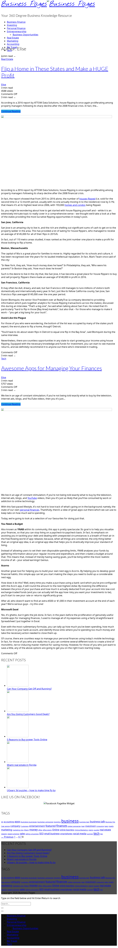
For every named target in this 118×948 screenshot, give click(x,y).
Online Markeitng (81, 830)
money (33, 829)
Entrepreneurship (16, 31)
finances (61, 826)
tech (97, 833)
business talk (97, 821)
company (15, 826)
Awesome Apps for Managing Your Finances (51, 368)
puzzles (96, 830)
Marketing (12, 40)
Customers (25, 826)
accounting (9, 821)
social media (79, 833)
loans (106, 826)
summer (90, 834)
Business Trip (110, 822)
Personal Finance (16, 28)
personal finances (29, 509)
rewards (4, 834)
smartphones (66, 833)
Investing (12, 25)
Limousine (100, 826)
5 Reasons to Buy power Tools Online (27, 739)
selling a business (32, 834)
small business (52, 833)
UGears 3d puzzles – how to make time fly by (31, 790)
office (40, 830)
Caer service (5, 826)
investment (90, 826)
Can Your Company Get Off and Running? (29, 688)
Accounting (13, 44)
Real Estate (13, 37)
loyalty (111, 826)
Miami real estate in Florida (21, 765)
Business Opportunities (25, 34)
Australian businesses (29, 822)
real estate (105, 829)
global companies (74, 826)
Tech (3, 358)
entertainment (37, 826)
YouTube (32, 498)
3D (2, 822)
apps (17, 821)
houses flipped (87, 198)
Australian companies (45, 822)
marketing (6, 829)
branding (57, 822)
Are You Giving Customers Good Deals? (28, 714)
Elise (3, 84)
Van (101, 834)
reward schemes (13, 834)
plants (90, 830)
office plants (47, 830)
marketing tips (18, 830)
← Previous (7, 836)
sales (22, 833)
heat (83, 826)
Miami (26, 830)
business (70, 821)
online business (67, 829)
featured (50, 826)
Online (55, 829)
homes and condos (75, 205)
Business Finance (16, 22)
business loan (84, 822)
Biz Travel (12, 941)
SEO (41, 833)
